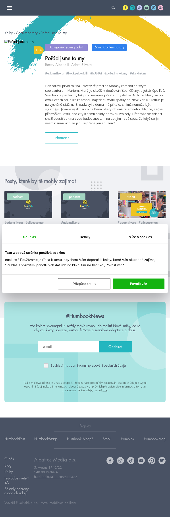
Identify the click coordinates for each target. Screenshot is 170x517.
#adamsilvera (54, 73)
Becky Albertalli (57, 65)
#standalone (138, 73)
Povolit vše (138, 284)
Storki (107, 439)
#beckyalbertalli (77, 73)
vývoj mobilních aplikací (58, 503)
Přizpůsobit (82, 284)
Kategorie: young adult (66, 47)
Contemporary (27, 33)
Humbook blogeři (80, 439)
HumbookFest (14, 439)
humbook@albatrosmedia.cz (55, 476)
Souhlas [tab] (29, 237)
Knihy (9, 33)
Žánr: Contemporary (109, 47)
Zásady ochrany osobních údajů (16, 491)
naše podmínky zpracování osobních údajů (110, 383)
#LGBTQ (96, 73)
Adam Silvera (81, 65)
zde (104, 390)
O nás (9, 459)
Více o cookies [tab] (140, 237)
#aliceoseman (34, 222)
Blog (7, 465)
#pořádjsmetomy (115, 73)
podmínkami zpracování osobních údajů (97, 365)
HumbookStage (46, 439)
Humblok (127, 439)
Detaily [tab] (85, 237)
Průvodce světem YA (16, 480)
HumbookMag (155, 439)
